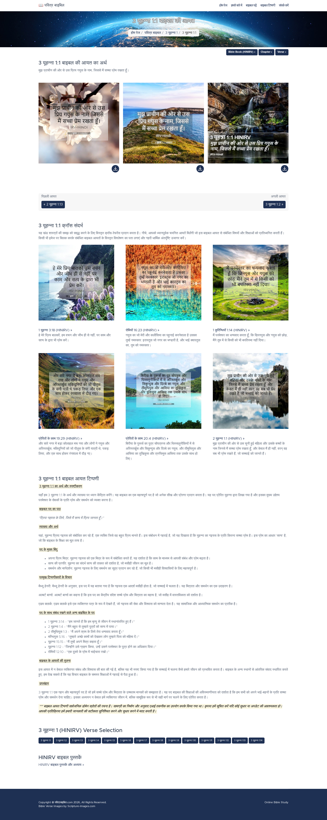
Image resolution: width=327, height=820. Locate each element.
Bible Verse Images (51, 806)
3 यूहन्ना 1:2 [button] (61, 740)
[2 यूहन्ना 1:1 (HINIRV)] (250, 392)
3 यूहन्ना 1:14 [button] (256, 740)
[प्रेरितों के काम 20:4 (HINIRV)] (163, 392)
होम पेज (223, 5)
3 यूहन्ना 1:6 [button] (125, 740)
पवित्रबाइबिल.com (64, 802)
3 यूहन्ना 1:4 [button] (93, 740)
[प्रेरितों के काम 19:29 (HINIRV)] (76, 392)
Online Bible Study (276, 802)
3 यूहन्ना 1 (171, 33)
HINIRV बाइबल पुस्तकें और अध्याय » (61, 765)
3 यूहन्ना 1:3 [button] (77, 740)
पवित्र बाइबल (153, 33)
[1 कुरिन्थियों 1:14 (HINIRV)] (250, 284)
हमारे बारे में (236, 5)
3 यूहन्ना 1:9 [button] (173, 740)
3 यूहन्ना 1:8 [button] (157, 740)
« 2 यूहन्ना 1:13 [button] (53, 204)
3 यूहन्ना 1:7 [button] (141, 740)
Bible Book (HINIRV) (240, 52)
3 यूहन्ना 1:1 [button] (46, 740)
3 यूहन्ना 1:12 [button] (223, 740)
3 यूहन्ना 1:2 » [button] (274, 204)
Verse (280, 52)
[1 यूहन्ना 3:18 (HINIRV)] (76, 284)
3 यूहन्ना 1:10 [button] (190, 740)
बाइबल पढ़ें (251, 5)
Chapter (265, 52)
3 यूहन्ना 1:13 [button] (240, 740)
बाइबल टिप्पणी (267, 5)
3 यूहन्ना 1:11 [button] (206, 740)
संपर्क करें (283, 5)
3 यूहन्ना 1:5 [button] (109, 740)
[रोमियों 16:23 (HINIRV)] (163, 284)
